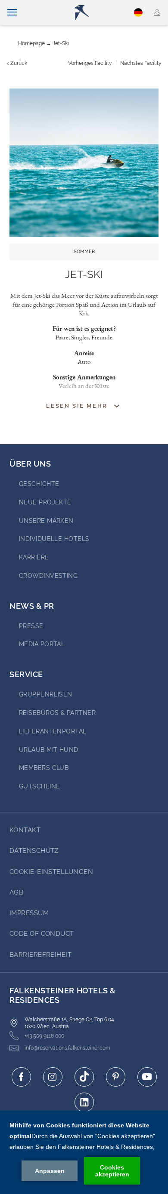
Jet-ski (61, 43)
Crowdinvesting (48, 575)
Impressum (29, 913)
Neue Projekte (45, 502)
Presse (31, 626)
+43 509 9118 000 (44, 1036)
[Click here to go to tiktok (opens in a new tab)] (84, 1077)
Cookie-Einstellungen (51, 872)
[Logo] (87, 12)
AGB (16, 892)
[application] (84, 1152)
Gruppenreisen (45, 694)
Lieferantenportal (53, 731)
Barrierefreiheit (40, 955)
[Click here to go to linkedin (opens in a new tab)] (84, 1102)
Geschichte (39, 483)
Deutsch (139, 12)
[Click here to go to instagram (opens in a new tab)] (52, 1077)
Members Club (43, 767)
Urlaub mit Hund (48, 749)
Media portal (42, 644)
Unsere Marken (46, 520)
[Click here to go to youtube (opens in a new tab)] (147, 1077)
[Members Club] (157, 12)
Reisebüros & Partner (57, 712)
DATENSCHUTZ (34, 851)
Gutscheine (39, 786)
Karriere (34, 557)
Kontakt (24, 830)
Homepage (31, 43)
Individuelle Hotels (54, 538)
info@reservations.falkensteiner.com (67, 1048)
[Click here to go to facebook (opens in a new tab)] (21, 1077)
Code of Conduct (41, 933)
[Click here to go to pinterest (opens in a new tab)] (115, 1077)
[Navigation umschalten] (12, 12)
